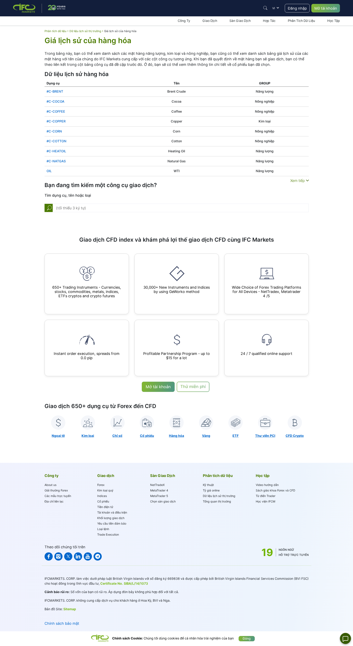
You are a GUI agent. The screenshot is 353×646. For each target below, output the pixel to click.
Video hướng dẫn (267, 485)
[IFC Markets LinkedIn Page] (78, 556)
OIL (49, 171)
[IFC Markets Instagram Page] (58, 556)
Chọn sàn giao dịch (163, 501)
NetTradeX (157, 485)
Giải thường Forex (56, 490)
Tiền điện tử (105, 507)
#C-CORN (54, 131)
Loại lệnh (103, 529)
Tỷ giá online (211, 490)
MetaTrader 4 (159, 490)
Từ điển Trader (265, 496)
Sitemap (69, 609)
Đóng (247, 638)
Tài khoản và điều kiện (112, 512)
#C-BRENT (55, 91)
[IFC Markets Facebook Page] (49, 556)
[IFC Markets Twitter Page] (68, 556)
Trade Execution (108, 534)
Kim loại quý (105, 490)
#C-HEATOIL (56, 151)
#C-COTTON (56, 141)
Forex (101, 485)
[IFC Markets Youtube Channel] (88, 556)
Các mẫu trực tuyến (58, 496)
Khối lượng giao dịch (110, 518)
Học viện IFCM (265, 501)
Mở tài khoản (325, 8)
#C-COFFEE (56, 111)
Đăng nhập (297, 8)
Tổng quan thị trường (217, 501)
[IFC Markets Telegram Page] (98, 556)
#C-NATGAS (56, 161)
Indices (102, 496)
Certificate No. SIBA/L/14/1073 (124, 583)
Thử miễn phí (193, 386)
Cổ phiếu (103, 501)
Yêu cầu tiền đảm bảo (111, 523)
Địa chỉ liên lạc (54, 501)
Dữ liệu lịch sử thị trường (219, 496)
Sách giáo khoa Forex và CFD (275, 490)
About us (50, 485)
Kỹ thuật (208, 485)
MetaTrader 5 (159, 496)
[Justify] (265, 8)
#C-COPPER (56, 121)
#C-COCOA (55, 101)
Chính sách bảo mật (62, 623)
